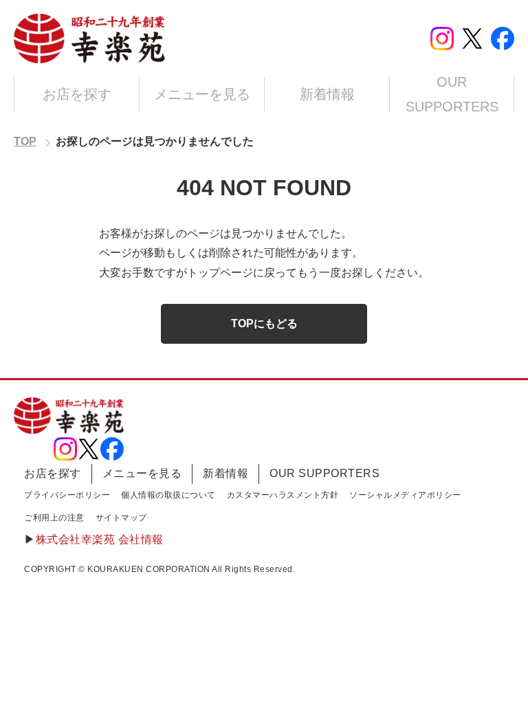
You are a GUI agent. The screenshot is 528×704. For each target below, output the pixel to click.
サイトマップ (121, 517)
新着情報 (327, 94)
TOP (25, 141)
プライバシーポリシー (67, 495)
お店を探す (77, 94)
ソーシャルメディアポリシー (405, 495)
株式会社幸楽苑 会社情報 (100, 539)
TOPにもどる (264, 323)
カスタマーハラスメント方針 (283, 495)
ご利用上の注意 (54, 517)
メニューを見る (202, 94)
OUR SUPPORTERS (452, 94)
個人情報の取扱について (168, 495)
